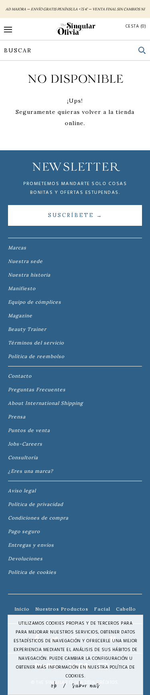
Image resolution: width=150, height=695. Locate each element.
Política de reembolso (36, 356)
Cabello (126, 609)
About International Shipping (45, 403)
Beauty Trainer (27, 329)
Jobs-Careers (25, 444)
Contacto (20, 376)
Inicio (22, 609)
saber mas (86, 685)
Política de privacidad (35, 504)
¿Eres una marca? (30, 471)
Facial (102, 609)
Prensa (17, 417)
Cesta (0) (136, 26)
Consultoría (23, 457)
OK (54, 685)
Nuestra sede (25, 261)
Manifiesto (22, 288)
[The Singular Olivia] (75, 29)
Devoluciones (25, 559)
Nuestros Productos (61, 609)
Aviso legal (22, 491)
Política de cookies (32, 572)
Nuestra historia (29, 275)
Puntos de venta (29, 430)
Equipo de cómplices (34, 302)
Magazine (20, 316)
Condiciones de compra (38, 518)
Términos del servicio (36, 343)
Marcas (17, 248)
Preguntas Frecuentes (37, 389)
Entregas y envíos (31, 545)
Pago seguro (24, 531)
